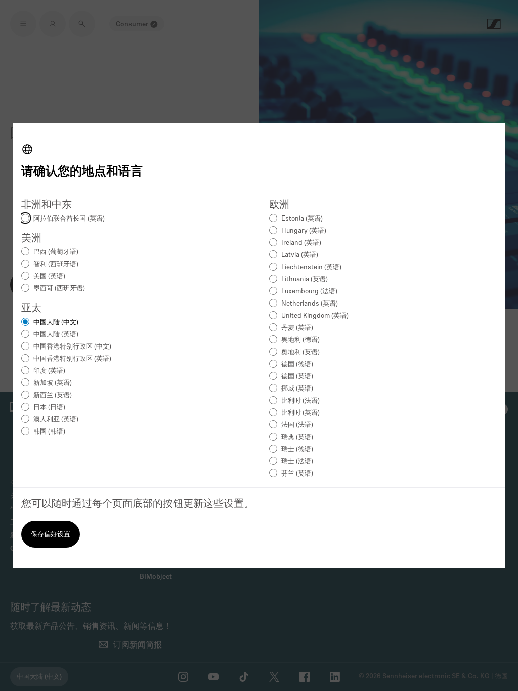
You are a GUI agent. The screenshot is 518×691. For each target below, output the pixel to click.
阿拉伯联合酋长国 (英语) (69, 218)
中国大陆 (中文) (55, 322)
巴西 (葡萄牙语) (55, 252)
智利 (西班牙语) (55, 264)
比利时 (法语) (300, 401)
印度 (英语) (49, 371)
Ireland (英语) (301, 243)
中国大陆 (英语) (55, 334)
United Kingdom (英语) (315, 316)
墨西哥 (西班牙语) (59, 288)
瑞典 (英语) (297, 437)
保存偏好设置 (50, 534)
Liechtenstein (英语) (311, 267)
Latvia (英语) (299, 255)
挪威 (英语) (297, 388)
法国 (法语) (297, 425)
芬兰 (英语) (297, 473)
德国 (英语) (297, 376)
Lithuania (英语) (304, 279)
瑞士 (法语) (297, 461)
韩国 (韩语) (49, 431)
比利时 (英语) (300, 413)
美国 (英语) (49, 276)
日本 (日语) (49, 407)
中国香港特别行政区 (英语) (72, 359)
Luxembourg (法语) (309, 291)
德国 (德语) (297, 364)
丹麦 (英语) (297, 328)
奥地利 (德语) (300, 340)
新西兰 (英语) (52, 395)
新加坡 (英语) (52, 383)
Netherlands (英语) (309, 303)
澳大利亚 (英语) (55, 419)
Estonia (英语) (302, 218)
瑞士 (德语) (297, 449)
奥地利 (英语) (300, 352)
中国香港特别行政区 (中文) (72, 346)
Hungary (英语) (303, 231)
